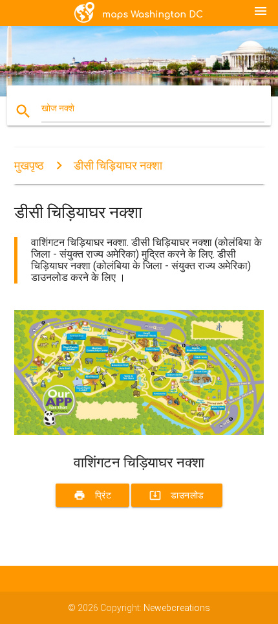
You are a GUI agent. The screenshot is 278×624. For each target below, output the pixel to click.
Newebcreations (177, 608)
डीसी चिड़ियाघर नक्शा (118, 165)
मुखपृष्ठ (29, 165)
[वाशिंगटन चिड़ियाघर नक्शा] (139, 432)
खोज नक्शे (57, 108)
